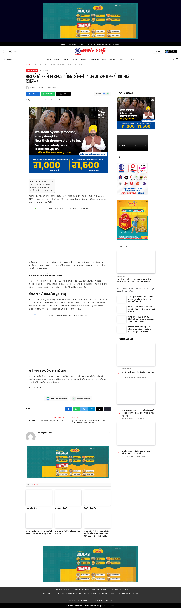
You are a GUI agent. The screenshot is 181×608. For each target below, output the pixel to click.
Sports (104, 59)
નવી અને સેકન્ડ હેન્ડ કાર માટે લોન (41, 190)
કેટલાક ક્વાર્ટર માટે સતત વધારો (40, 185)
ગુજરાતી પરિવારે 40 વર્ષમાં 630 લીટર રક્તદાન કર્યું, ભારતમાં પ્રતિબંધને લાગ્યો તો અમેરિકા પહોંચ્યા (89, 421)
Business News (44, 65)
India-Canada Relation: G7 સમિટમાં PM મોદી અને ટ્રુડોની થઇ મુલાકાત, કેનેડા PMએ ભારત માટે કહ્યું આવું (138, 412)
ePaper (157, 51)
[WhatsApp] (18, 116)
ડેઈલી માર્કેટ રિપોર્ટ (31, 508)
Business (83, 59)
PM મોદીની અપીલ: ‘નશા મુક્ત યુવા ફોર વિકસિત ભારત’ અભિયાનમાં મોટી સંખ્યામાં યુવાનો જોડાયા (134, 280)
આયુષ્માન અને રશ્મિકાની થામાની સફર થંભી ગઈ (68, 532)
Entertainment (94, 59)
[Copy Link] (18, 133)
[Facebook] (18, 111)
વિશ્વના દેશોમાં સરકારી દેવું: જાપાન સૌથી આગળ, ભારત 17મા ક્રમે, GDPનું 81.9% (39, 532)
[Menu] (177, 59)
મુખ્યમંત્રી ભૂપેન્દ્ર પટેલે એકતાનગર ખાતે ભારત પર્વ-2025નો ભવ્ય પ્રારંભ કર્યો (136, 452)
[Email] (18, 138)
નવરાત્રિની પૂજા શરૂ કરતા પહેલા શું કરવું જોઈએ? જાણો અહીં (47, 420)
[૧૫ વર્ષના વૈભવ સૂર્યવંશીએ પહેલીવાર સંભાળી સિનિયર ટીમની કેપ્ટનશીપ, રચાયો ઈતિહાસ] (121, 309)
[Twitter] (18, 122)
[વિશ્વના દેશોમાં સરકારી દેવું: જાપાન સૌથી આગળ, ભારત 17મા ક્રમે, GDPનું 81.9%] (39, 520)
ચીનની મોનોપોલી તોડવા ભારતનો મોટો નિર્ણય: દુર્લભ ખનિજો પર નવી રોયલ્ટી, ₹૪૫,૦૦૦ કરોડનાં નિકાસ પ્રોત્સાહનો (96, 533)
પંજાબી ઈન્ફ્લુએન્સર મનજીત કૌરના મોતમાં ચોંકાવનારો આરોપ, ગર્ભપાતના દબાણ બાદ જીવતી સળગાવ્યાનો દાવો (140, 329)
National (65, 59)
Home (49, 59)
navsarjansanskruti (38, 87)
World (75, 59)
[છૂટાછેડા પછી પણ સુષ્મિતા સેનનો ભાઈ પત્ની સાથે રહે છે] (136, 354)
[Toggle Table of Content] (50, 181)
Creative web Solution (108, 606)
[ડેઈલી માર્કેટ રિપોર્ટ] (39, 497)
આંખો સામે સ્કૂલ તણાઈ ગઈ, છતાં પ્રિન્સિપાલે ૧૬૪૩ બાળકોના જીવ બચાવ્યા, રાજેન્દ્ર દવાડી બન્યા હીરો (141, 319)
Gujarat (56, 59)
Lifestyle (112, 59)
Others (122, 59)
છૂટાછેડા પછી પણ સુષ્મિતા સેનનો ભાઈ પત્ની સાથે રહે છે (138, 373)
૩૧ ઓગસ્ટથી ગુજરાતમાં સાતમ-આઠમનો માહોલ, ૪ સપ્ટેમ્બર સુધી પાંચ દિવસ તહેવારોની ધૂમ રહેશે (95, 44)
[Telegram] (18, 127)
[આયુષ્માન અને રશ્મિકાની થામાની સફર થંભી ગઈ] (68, 520)
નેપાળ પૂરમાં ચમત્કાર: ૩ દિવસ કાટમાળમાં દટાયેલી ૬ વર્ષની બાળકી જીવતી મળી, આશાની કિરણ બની (141, 299)
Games (131, 59)
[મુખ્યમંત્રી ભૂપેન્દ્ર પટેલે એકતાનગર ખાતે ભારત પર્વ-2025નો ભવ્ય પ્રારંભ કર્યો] (136, 433)
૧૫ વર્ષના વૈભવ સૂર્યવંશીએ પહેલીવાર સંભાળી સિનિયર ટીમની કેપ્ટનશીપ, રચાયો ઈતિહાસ (141, 309)
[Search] (174, 59)
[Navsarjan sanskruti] (90, 51)
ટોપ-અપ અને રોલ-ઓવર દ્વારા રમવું (41, 187)
